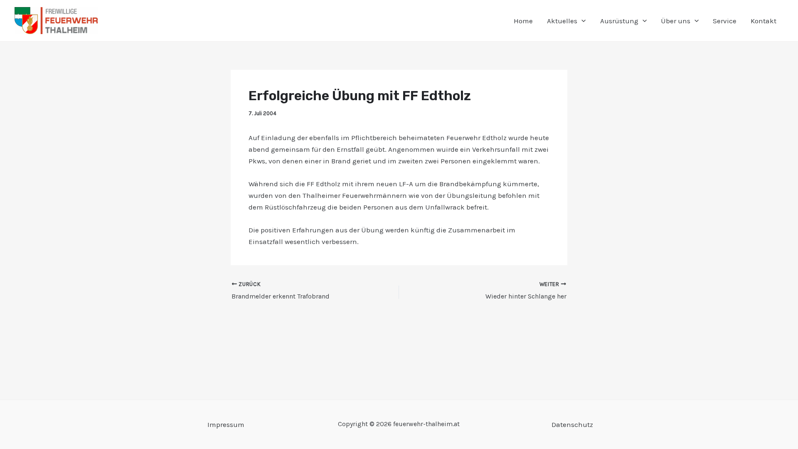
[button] (581, 20)
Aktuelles (562, 21)
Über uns (675, 21)
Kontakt (763, 21)
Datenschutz (572, 424)
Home (523, 21)
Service (724, 21)
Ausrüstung (619, 21)
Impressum (225, 424)
